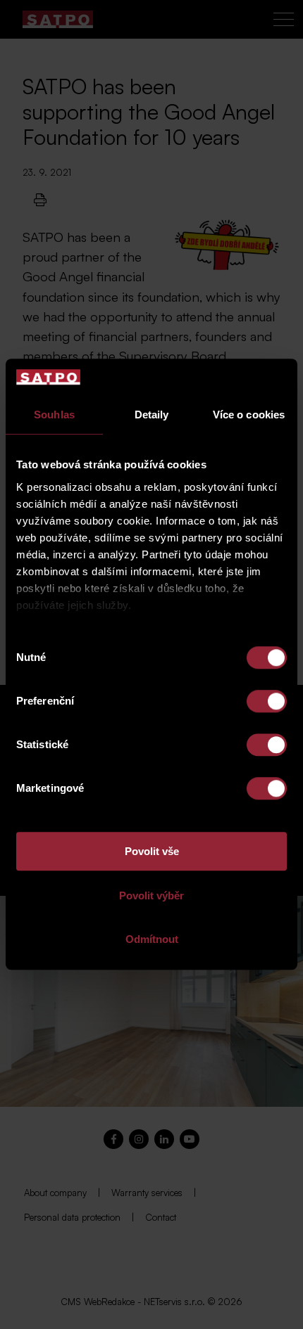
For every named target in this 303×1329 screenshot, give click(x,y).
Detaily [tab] (152, 415)
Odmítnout (151, 940)
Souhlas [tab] (54, 415)
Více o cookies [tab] (249, 415)
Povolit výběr (151, 895)
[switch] (267, 702)
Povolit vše (152, 852)
